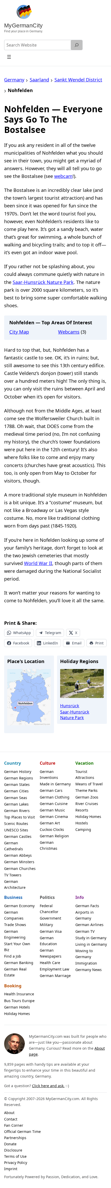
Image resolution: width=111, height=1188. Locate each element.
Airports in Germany (84, 915)
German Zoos (86, 797)
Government (50, 918)
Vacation (84, 763)
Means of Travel (89, 783)
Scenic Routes (16, 823)
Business (13, 897)
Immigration (86, 963)
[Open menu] (9, 57)
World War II (38, 563)
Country (12, 763)
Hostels (81, 823)
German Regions (18, 778)
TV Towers (12, 875)
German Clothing (54, 797)
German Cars (51, 790)
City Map (19, 331)
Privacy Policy (15, 1162)
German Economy (19, 905)
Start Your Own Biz (17, 946)
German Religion (54, 835)
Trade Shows (15, 924)
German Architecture (15, 884)
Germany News (88, 969)
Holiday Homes (88, 816)
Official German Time (22, 1131)
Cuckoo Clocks (52, 829)
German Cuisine (54, 803)
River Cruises (86, 803)
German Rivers (17, 810)
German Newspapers (50, 953)
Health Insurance (19, 993)
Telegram (53, 632)
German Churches (20, 868)
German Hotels (17, 1007)
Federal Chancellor (49, 908)
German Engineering (15, 934)
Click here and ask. (48, 1085)
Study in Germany (90, 937)
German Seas (15, 797)
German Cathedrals (13, 845)
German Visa (51, 931)
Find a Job (12, 956)
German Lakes (16, 804)
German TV (84, 931)
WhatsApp (22, 632)
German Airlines (89, 924)
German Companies (13, 915)
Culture (47, 763)
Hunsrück (69, 706)
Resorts (81, 810)
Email (77, 643)
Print (99, 643)
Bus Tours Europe (19, 1000)
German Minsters (19, 861)
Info (79, 897)
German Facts (87, 905)
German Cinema (54, 816)
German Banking (18, 962)
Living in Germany (91, 944)
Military (46, 924)
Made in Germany (55, 783)
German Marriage (55, 975)
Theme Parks (86, 790)
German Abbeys (18, 855)
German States (17, 784)
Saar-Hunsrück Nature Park (43, 282)
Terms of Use (15, 1156)
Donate (10, 1143)
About (9, 1112)
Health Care (50, 962)
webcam (63, 176)
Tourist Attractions (84, 774)
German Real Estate (15, 972)
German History (17, 771)
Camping (83, 829)
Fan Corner (13, 1125)
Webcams (69, 331)
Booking (12, 986)
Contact (10, 1119)
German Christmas (48, 845)
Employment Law (54, 969)
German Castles (17, 836)
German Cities (16, 790)
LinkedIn (50, 643)
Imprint (10, 1168)
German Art (50, 823)
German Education (48, 940)
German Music (52, 810)
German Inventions (49, 774)
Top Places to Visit (19, 817)
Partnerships (15, 1137)
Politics (47, 897)
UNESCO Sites (16, 830)
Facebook (21, 643)
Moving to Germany (84, 953)
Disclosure (13, 1150)
